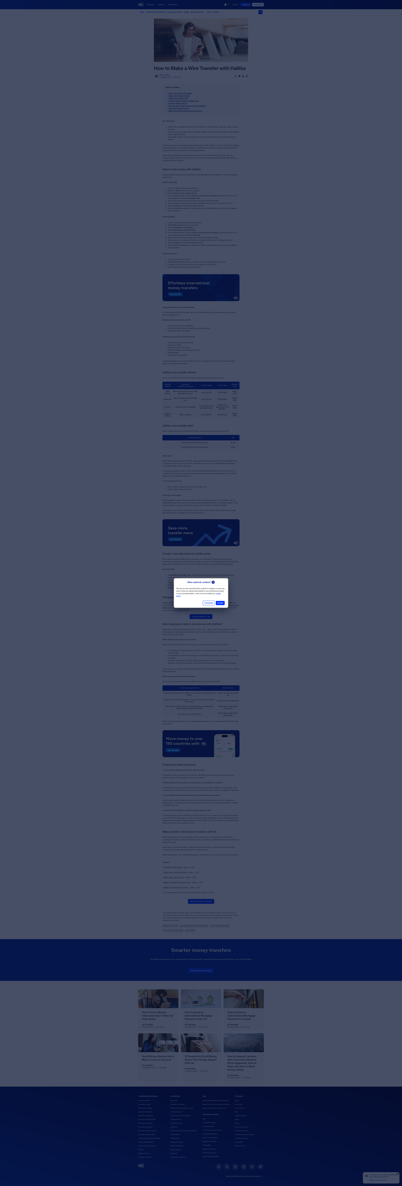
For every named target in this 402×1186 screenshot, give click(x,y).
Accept (220, 603)
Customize (208, 603)
